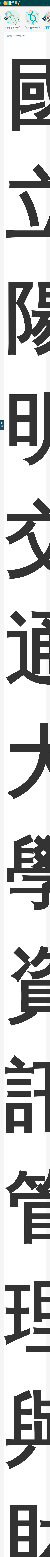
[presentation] (6, 18)
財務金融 (20, 36)
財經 (10, 36)
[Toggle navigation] (45, 3)
